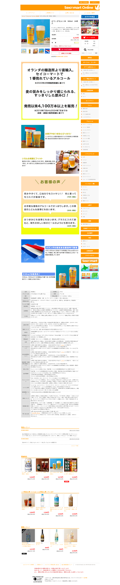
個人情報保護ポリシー (67, 564)
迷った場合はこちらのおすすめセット (90, 73)
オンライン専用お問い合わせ (52, 564)
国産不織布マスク (87, 224)
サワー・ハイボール (87, 124)
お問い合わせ (69, 13)
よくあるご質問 (89, 13)
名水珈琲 (89, 233)
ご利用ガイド (50, 13)
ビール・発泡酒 (35, 16)
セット (84, 96)
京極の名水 (85, 168)
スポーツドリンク (87, 165)
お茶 (84, 157)
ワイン (90, 105)
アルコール (28, 16)
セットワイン (90, 100)
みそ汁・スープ (86, 246)
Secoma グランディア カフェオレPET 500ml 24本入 (70, 509)
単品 (84, 93)
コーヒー (85, 159)
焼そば (84, 192)
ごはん (84, 243)
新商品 (90, 57)
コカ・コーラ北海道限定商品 (89, 179)
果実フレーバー (86, 132)
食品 (89, 237)
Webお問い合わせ (36, 413)
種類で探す (85, 108)
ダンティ (38, 544)
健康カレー (85, 241)
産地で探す (85, 111)
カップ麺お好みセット (89, 78)
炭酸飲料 (85, 162)
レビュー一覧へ (75, 445)
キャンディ (85, 211)
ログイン (95, 2)
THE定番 (85, 198)
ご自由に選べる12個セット (89, 82)
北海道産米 (90, 250)
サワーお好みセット (90, 67)
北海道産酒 (85, 149)
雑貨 (89, 221)
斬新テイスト (86, 141)
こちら (62, 345)
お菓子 (90, 205)
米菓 (84, 216)
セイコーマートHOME (28, 564)
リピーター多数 (86, 138)
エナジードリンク (87, 176)
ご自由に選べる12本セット (89, 70)
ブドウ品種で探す (87, 114)
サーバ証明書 (84, 577)
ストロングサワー (87, 130)
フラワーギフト (89, 255)
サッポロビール (86, 146)
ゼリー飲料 (85, 171)
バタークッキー (86, 208)
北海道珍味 (90, 90)
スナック (85, 214)
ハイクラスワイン (87, 117)
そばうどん (85, 189)
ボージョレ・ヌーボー (89, 62)
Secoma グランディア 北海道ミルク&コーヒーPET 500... (57, 509)
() (59, 56)
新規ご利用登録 (84, 2)
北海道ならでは (86, 135)
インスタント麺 (89, 183)
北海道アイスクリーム (89, 228)
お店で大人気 (86, 144)
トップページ (30, 13)
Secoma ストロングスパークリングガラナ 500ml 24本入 (70, 546)
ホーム (23, 16)
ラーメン (85, 186)
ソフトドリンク (89, 154)
